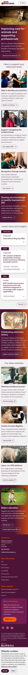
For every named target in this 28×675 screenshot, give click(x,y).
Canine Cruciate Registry (8, 592)
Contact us (4, 564)
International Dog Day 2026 (14, 238)
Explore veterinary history (11, 354)
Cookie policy (5, 580)
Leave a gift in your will (10, 529)
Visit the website (8, 401)
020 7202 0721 (5, 549)
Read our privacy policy (9, 666)
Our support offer (8, 146)
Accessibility (4, 570)
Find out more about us (10, 55)
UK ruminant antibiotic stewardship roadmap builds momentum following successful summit (14, 259)
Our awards (6, 188)
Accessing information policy (9, 576)
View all (20, 304)
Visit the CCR (7, 440)
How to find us (5, 567)
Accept (5, 671)
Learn (3, 595)
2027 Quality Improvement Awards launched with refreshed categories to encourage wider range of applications (13, 287)
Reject (14, 671)
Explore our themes (9, 105)
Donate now (6, 525)
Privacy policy (5, 573)
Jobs (2, 561)
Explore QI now (7, 217)
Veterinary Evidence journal (9, 589)
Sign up (8, 619)
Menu (23, 3)
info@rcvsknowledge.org (8, 552)
